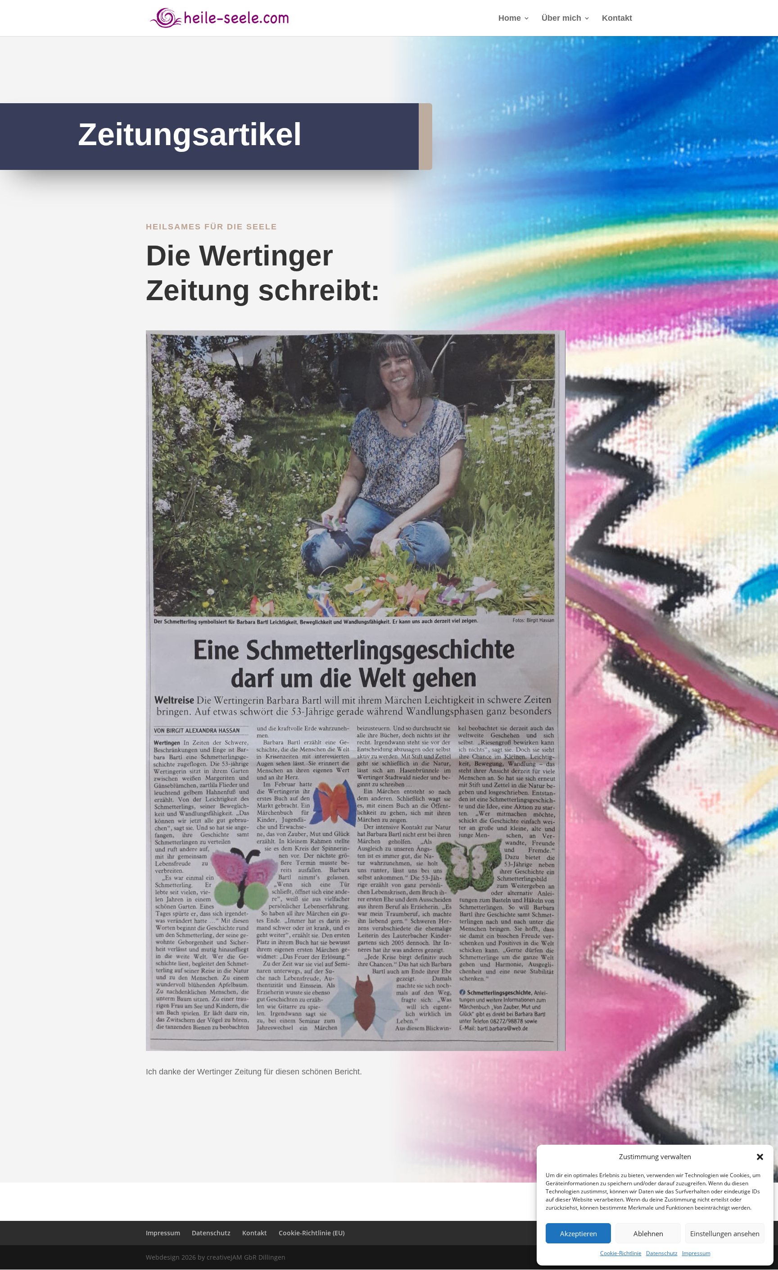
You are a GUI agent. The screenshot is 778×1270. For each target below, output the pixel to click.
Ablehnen (648, 1233)
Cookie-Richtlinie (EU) (311, 1233)
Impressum (696, 1253)
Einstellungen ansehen (725, 1233)
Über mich (561, 19)
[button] (759, 1156)
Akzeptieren (578, 1233)
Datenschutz (662, 1253)
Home (509, 19)
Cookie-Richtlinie (621, 1253)
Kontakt (617, 19)
